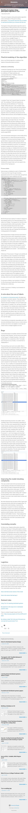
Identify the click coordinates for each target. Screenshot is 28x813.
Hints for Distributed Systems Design (11, 642)
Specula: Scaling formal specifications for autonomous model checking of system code (12, 739)
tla (8, 628)
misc (5, 628)
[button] (26, 10)
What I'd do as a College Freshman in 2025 (12, 773)
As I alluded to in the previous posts (9, 297)
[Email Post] (4, 625)
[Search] (26, 3)
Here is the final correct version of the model (12, 591)
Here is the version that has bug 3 (9, 595)
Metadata (14, 2)
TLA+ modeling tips (6, 788)
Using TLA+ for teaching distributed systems (12, 603)
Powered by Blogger (14, 805)
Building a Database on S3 (8, 706)
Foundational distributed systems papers (12, 690)
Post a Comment (6, 633)
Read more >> (23, 653)
